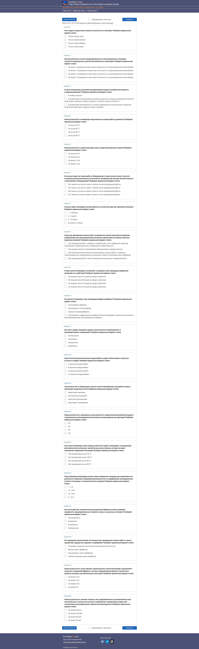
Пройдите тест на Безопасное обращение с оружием (82, 7)
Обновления (92, 11)
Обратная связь (79, 11)
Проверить (129, 19)
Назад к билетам (69, 19)
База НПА (67, 11)
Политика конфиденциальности (74, 642)
